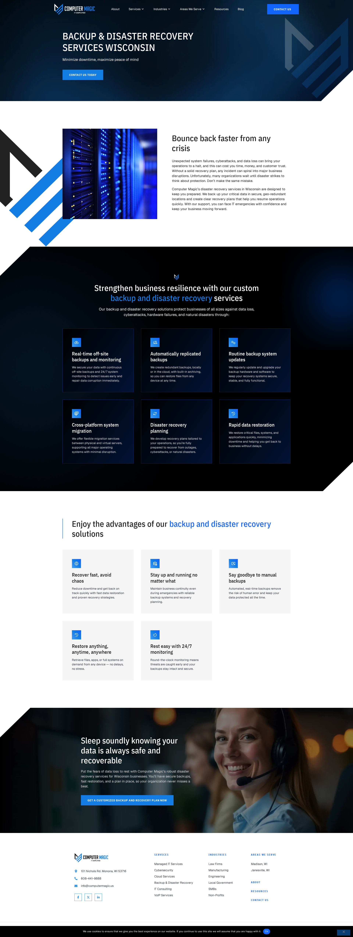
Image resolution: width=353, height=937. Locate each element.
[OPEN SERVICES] (142, 9)
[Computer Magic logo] (91, 857)
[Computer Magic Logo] (74, 9)
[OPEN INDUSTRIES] (169, 9)
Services (161, 854)
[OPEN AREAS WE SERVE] (203, 9)
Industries (217, 854)
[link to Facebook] (78, 897)
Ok (266, 931)
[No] (343, 933)
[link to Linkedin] (98, 897)
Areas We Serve (263, 854)
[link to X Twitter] (88, 897)
